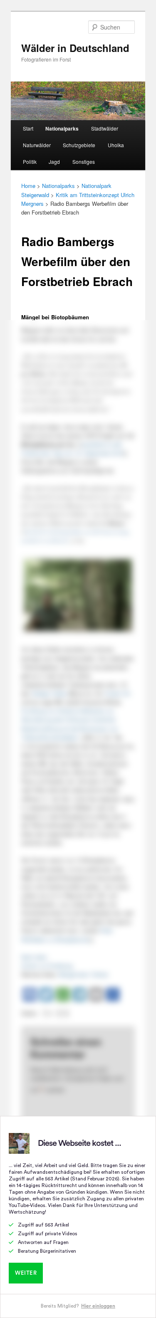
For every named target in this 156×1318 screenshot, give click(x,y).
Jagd (54, 161)
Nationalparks (62, 128)
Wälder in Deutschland (75, 48)
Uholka (116, 144)
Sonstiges (83, 161)
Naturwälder (37, 144)
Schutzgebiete (79, 144)
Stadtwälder (104, 128)
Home (28, 186)
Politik (30, 161)
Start (28, 128)
